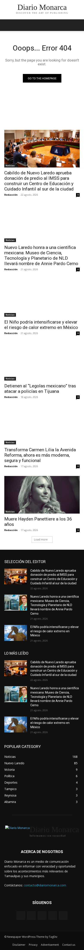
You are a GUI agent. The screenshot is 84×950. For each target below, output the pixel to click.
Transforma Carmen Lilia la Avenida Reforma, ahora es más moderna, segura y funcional (40, 455)
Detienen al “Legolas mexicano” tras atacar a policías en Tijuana (40, 388)
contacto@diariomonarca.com (45, 885)
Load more (41, 539)
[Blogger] (21, 915)
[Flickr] (42, 915)
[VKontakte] (63, 915)
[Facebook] (31, 915)
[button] (78, 25)
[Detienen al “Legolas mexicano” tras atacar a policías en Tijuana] (42, 362)
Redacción (11, 194)
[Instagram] (52, 915)
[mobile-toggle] (7, 25)
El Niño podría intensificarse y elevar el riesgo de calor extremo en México (41, 324)
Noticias (10, 165)
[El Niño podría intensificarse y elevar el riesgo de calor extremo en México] (42, 298)
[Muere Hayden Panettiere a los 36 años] (42, 495)
